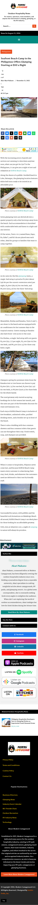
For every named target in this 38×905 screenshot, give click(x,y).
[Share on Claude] (11, 137)
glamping (22, 276)
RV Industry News (10, 818)
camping (33, 527)
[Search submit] (34, 26)
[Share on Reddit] (20, 133)
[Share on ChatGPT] (2, 137)
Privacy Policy (8, 760)
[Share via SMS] (29, 133)
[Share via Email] (25, 133)
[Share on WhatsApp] (33, 133)
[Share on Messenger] (7, 133)
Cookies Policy (8, 771)
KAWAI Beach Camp (18, 170)
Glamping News (9, 800)
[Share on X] (11, 133)
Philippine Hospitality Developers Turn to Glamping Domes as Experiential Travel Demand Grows (23, 721)
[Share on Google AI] (7, 137)
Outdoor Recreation (10, 813)
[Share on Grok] (16, 137)
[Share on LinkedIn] (16, 133)
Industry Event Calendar (12, 804)
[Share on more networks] (20, 137)
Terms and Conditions (11, 765)
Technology (7, 822)
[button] (19, 39)
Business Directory (10, 795)
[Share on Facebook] (2, 133)
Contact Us (7, 776)
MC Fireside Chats (10, 809)
